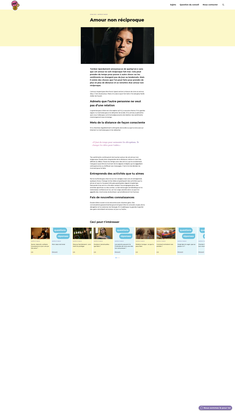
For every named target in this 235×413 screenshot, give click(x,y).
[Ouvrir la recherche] (223, 5)
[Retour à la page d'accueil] (15, 5)
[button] (173, 4)
